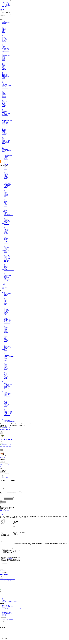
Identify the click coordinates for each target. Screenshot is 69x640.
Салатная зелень (5, 88)
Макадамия (4, 127)
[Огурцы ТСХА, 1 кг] (6, 475)
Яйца (3, 147)
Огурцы (3, 64)
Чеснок (3, 72)
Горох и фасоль (5, 80)
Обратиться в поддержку (4, 510)
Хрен (3, 71)
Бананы (3, 27)
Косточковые (4, 111)
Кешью (5, 259)
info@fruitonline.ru (5, 622)
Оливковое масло (7, 277)
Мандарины (4, 39)
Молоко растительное (6, 140)
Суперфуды (4, 146)
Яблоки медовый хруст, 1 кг (5, 446)
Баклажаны (4, 56)
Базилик (3, 79)
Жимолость (4, 96)
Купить (2, 443)
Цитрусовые (4, 114)
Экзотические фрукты (6, 22)
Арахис (3, 121)
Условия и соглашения (6, 611)
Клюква (3, 100)
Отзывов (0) (4, 513)
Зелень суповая (5, 82)
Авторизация (6, 4)
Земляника (4, 97)
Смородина (4, 105)
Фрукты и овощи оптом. (6, 612)
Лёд (3, 119)
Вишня (3, 92)
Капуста (3, 60)
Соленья (3, 77)
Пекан (3, 131)
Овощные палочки (5, 76)
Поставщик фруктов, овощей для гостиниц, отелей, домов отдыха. (13, 608)
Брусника (4, 91)
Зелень (3, 78)
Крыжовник (4, 101)
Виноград (4, 28)
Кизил (5, 232)
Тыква (5, 204)
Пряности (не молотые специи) (7, 150)
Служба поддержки (7, 5)
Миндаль (4, 128)
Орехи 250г (4, 130)
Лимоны (3, 36)
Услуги (3, 53)
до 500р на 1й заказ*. (9, 558)
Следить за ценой (19, 492)
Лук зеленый (4, 84)
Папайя (3, 42)
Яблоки (3, 47)
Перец (3, 65)
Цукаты (5, 268)
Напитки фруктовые (5, 141)
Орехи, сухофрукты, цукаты (7, 120)
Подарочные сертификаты (7, 598)
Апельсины (4, 25)
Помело (3, 44)
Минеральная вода (5, 250)
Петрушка (4, 86)
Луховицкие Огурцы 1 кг (5, 565)
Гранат (3, 30)
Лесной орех (4, 126)
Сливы (3, 45)
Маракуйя (4, 40)
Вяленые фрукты (5, 123)
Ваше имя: (2, 497)
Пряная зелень (4, 87)
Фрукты (3, 21)
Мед (3, 139)
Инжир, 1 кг (2, 457)
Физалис (3, 106)
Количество (2, 492)
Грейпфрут (4, 31)
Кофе (3, 138)
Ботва (5, 213)
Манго (3, 37)
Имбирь (3, 58)
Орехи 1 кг (4, 129)
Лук (3, 62)
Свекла (3, 68)
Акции (3, 151)
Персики (5, 314)
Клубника (4, 99)
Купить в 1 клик (12, 492)
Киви (3, 34)
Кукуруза (6, 195)
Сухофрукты (4, 133)
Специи (3, 148)
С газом (3, 118)
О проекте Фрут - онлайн (6, 609)
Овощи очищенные (5, 74)
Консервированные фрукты (7, 137)
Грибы (3, 57)
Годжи (3, 93)
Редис (3, 66)
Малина (3, 102)
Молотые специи (5, 149)
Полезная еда (4, 135)
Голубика (4, 94)
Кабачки (3, 59)
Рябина (3, 104)
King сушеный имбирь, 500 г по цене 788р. (7, 579)
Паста (5, 278)
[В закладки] (8, 473)
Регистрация (6, 3)
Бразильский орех (5, 122)
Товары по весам (5, 597)
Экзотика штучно (5, 50)
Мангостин (4, 38)
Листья (3, 83)
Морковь (3, 63)
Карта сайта (4, 615)
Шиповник (4, 109)
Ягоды (3, 89)
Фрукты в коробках (5, 51)
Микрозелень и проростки (7, 85)
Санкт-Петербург (5, 17)
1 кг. (1, 474)
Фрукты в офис (7, 185)
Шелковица (4, 108)
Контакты (4, 614)
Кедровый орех (5, 125)
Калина (5, 231)
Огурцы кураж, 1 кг (4, 574)
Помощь (3, 607)
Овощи (3, 54)
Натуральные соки (5, 142)
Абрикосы (4, 23)
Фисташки (4, 134)
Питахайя (4, 43)
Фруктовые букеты (5, 49)
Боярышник (4, 90)
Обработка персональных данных (8, 610)
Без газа (3, 117)
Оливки (3, 143)
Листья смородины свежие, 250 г (6, 439)
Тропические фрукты (6, 113)
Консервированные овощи (7, 136)
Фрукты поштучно (5, 48)
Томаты (5, 203)
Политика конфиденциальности (7, 613)
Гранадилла (4, 29)
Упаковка (4, 52)
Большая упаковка (5, 110)
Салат (3, 67)
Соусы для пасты (5, 145)
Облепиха (4, 103)
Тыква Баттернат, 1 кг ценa (5, 581)
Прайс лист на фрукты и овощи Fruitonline (9, 601)
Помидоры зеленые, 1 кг (4, 466)
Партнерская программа (6, 599)
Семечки (3, 132)
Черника (5, 241)
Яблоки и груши (5, 115)
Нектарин (4, 41)
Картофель (6, 194)
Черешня (5, 240)
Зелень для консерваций (6, 81)
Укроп (5, 222)
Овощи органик (5, 75)
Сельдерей (4, 69)
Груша (3, 32)
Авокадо (5, 157)
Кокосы (3, 35)
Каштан (3, 124)
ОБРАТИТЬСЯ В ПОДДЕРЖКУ (8, 619)
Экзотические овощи (6, 55)
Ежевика (3, 95)
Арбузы (3, 26)
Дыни (5, 304)
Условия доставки (5, 514)
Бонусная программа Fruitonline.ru (8, 606)
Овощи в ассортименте (6, 73)
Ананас (5, 158)
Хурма (3, 46)
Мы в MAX (3, 509)
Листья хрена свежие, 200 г (5, 429)
